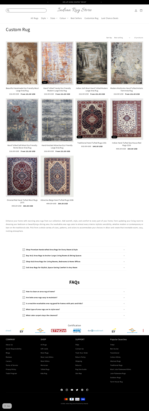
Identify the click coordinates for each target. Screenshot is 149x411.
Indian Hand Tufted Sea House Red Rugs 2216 (126, 144)
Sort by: (109, 38)
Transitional (114, 353)
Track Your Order (81, 353)
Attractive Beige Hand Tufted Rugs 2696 (57, 200)
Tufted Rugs (45, 369)
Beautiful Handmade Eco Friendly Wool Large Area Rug (22, 89)
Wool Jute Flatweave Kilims (120, 369)
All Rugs (44, 345)
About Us (9, 345)
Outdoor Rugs (115, 377)
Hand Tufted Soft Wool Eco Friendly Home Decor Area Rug (22, 146)
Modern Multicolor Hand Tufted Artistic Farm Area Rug (126, 89)
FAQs (77, 345)
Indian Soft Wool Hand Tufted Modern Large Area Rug (92, 89)
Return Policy (80, 357)
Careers (9, 361)
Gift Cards (44, 349)
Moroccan (44, 365)
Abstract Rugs (115, 361)
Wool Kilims (45, 361)
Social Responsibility (13, 349)
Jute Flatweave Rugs (118, 373)
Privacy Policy (11, 369)
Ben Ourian (114, 349)
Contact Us (79, 349)
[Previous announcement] (47, 2)
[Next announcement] (101, 2)
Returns (78, 365)
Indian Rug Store (71, 403)
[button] (26, 10)
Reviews (9, 357)
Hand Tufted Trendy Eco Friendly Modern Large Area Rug (57, 89)
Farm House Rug (116, 382)
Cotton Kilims (115, 357)
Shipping (78, 361)
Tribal (112, 345)
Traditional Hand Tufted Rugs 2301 (91, 143)
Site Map (78, 373)
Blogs (8, 353)
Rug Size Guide (80, 369)
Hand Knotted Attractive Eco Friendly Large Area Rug (57, 146)
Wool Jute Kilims (47, 357)
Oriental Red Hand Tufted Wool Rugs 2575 (22, 201)
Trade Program (11, 373)
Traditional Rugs (116, 365)
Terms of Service (12, 365)
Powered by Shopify (82, 403)
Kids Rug (44, 373)
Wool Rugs (45, 353)
